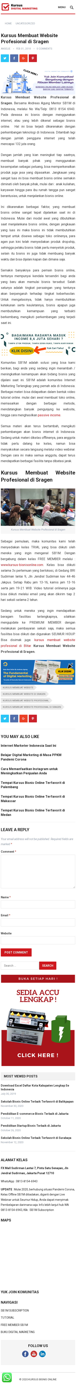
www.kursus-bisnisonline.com (22, 565)
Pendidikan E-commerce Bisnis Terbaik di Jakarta (35, 1113)
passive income (49, 415)
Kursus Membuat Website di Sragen (24, 694)
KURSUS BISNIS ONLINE (42, 1379)
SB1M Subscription (42, 1210)
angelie (5, 48)
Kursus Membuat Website (18, 687)
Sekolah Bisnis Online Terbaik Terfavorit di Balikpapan (37, 1101)
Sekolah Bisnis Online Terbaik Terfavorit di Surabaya (36, 1137)
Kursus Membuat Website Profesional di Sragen (32, 707)
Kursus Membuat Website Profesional (26, 700)
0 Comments (44, 48)
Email (5, 915)
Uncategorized (25, 23)
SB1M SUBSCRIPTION (15, 1310)
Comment (8, 851)
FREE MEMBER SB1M (14, 1325)
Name (6, 897)
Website (6, 933)
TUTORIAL (7, 1317)
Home (8, 23)
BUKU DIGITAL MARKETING (18, 1332)
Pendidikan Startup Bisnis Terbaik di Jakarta (31, 1125)
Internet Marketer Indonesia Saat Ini (28, 746)
